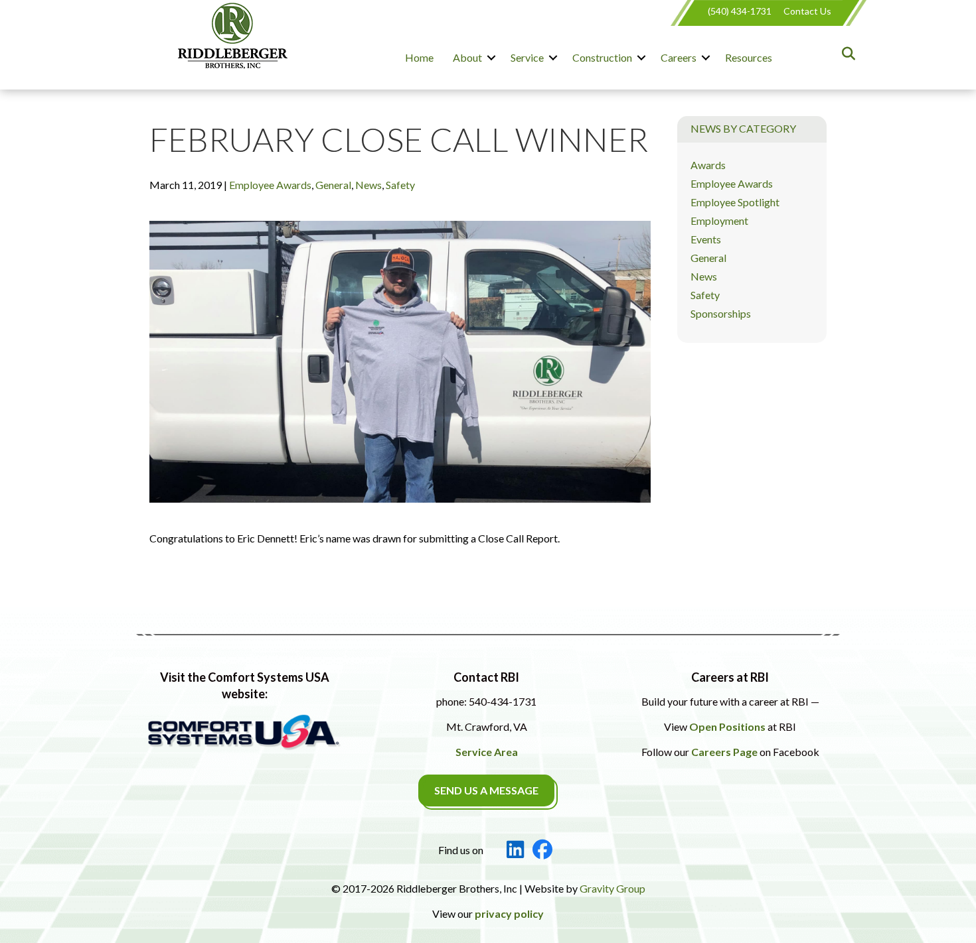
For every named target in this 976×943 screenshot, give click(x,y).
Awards (708, 164)
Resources (748, 57)
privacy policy (509, 913)
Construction (602, 57)
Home (419, 57)
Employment (719, 220)
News (368, 184)
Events (706, 239)
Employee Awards (270, 184)
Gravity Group (612, 888)
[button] (491, 57)
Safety (400, 184)
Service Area (486, 751)
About (467, 57)
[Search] (845, 54)
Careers (678, 57)
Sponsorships (721, 313)
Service (527, 57)
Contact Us (807, 11)
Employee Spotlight (735, 202)
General (333, 184)
